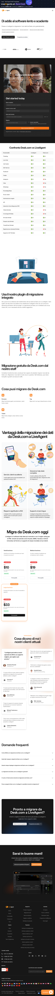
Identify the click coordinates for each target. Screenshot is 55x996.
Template (10, 936)
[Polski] (48, 983)
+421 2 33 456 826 (8, 953)
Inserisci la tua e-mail (11, 108)
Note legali (45, 920)
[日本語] (36, 983)
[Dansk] (9, 983)
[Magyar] (31, 983)
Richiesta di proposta (27, 920)
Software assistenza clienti (27, 931)
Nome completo (9, 102)
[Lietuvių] (38, 983)
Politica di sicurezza (30, 991)
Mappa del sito (21, 993)
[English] (17, 983)
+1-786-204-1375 (7, 959)
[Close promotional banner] (53, 1)
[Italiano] (34, 983)
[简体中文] (19, 985)
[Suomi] (24, 983)
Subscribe (49, 971)
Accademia (9, 933)
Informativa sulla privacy (25, 131)
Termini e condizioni (19, 991)
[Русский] (5, 985)
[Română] (2, 985)
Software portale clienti (27, 944)
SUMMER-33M (8, 6)
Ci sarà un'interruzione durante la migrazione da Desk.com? (17, 778)
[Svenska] (12, 985)
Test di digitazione (10, 939)
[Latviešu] (41, 983)
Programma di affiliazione (45, 918)
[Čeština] (7, 983)
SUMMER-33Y (21, 6)
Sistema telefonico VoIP (27, 933)
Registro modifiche (27, 918)
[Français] (26, 983)
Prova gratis (14, 577)
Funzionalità (9, 916)
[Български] (5, 983)
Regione (8, 120)
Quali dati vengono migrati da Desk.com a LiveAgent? (15, 759)
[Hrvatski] (29, 983)
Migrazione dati (27, 912)
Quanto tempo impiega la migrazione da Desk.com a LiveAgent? (18, 765)
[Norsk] (46, 983)
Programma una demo (22, 37)
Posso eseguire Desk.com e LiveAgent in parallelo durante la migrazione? (20, 784)
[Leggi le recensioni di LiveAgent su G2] (5, 969)
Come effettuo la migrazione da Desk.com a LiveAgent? (16, 753)
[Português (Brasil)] (51, 983)
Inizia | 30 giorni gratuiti (8, 37)
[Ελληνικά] (14, 983)
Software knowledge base (27, 928)
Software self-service (27, 936)
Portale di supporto (27, 909)
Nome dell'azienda (10, 114)
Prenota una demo (36, 864)
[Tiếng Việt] (17, 985)
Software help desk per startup (27, 947)
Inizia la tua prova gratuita (20, 824)
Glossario (10, 931)
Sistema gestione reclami (27, 942)
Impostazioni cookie (31, 993)
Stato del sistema (27, 915)
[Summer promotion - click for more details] (27, 4)
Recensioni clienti (45, 915)
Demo (9, 910)
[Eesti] (22, 983)
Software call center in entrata (27, 939)
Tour (10, 921)
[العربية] (2, 983)
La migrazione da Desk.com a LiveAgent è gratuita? (15, 771)
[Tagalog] (14, 985)
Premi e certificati (45, 912)
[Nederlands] (43, 983)
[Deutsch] (12, 983)
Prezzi (9, 913)
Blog (10, 928)
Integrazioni (9, 919)
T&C (18, 131)
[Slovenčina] (7, 985)
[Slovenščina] (9, 985)
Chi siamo (45, 909)
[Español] (19, 983)
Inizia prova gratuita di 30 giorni (21, 864)
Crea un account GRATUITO (27, 128)
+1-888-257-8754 (7, 956)
